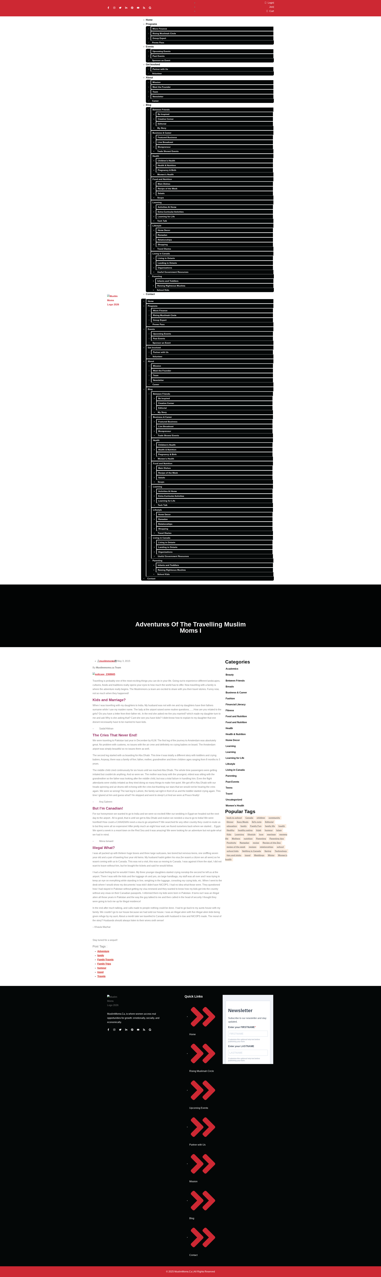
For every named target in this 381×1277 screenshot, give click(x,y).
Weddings (259, 855)
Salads (161, 193)
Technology (281, 851)
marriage (271, 834)
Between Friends (161, 109)
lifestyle (252, 834)
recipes (252, 847)
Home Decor (164, 230)
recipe (256, 843)
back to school (234, 818)
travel (100, 972)
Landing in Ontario (167, 263)
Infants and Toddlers (167, 281)
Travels (101, 976)
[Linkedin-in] (126, 8)
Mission (157, 82)
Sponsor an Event (161, 60)
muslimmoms (107, 661)
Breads (230, 686)
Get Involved (153, 64)
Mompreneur (164, 147)
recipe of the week (236, 847)
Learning (157, 202)
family (100, 955)
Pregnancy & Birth (167, 170)
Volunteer (157, 73)
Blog (148, 105)
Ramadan (162, 235)
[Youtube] (138, 8)
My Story (161, 128)
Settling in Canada (251, 851)
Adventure (103, 951)
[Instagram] (114, 8)
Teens (229, 787)
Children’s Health (166, 160)
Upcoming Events (162, 51)
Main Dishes (164, 184)
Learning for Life (166, 216)
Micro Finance (160, 29)
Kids (229, 834)
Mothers (236, 838)
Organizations (165, 268)
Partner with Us (160, 69)
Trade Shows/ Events (168, 151)
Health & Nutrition (167, 165)
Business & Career (162, 133)
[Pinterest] (132, 8)
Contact (150, 294)
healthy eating (245, 830)
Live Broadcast (165, 142)
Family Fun (255, 826)
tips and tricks (234, 855)
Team (155, 92)
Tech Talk (162, 221)
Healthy (230, 830)
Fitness (230, 710)
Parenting (157, 276)
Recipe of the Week (167, 188)
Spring (267, 851)
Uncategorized (234, 799)
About (149, 77)
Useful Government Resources (172, 272)
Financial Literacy (236, 704)
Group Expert (159, 38)
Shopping (163, 244)
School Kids (163, 290)
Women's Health (235, 805)
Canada (249, 818)
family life (270, 826)
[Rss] (144, 8)
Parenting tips (277, 838)
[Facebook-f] (108, 8)
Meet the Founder (162, 87)
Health (156, 156)
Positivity (231, 843)
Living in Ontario (166, 258)
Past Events (159, 56)
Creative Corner (166, 119)
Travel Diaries (164, 249)
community (274, 818)
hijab (258, 830)
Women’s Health (165, 174)
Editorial (162, 124)
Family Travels (105, 959)
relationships (266, 847)
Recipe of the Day (272, 843)
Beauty (230, 674)
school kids (233, 851)
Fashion (230, 698)
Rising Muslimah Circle (164, 33)
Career (155, 101)
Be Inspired (163, 114)
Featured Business (167, 137)
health (281, 826)
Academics (232, 669)
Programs (151, 24)
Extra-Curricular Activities (171, 212)
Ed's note (256, 822)
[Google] (150, 8)
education (232, 826)
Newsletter (158, 96)
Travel (229, 793)
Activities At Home (167, 207)
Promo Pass (158, 42)
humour (101, 968)
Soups (160, 197)
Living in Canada (161, 253)
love (261, 834)
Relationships (165, 240)
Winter (271, 855)
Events (150, 46)
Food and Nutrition (162, 179)
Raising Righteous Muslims (171, 286)
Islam (279, 830)
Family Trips (104, 964)
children (261, 818)
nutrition (248, 838)
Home (149, 20)
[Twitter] (120, 8)
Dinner (230, 822)
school (280, 847)
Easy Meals (242, 822)
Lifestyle (157, 225)
